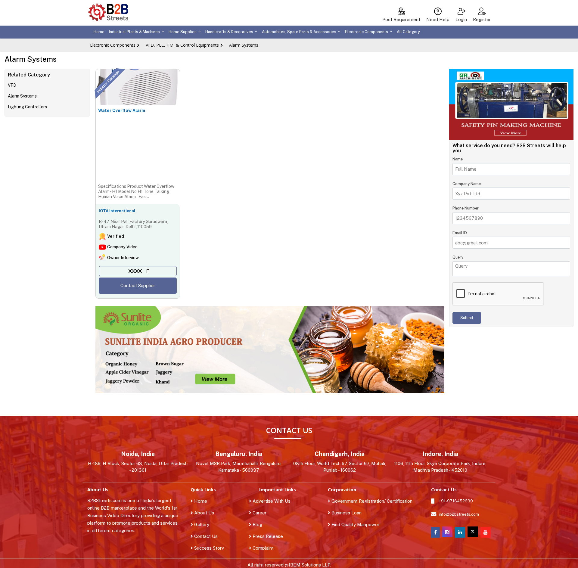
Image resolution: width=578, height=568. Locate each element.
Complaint (266, 548)
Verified (115, 236)
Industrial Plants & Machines (134, 31)
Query (457, 257)
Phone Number (465, 208)
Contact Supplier (137, 285)
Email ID (459, 233)
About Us (203, 512)
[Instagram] (447, 536)
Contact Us (205, 536)
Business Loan (346, 512)
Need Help (437, 19)
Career (262, 512)
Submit (466, 317)
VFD (12, 85)
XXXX (135, 271)
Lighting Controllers (27, 106)
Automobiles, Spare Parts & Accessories (299, 31)
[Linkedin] (460, 532)
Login (461, 19)
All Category (408, 31)
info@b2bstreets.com (459, 514)
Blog (260, 524)
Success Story (208, 548)
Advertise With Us (275, 501)
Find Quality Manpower (354, 524)
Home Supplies (183, 31)
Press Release (271, 536)
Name (457, 159)
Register (482, 19)
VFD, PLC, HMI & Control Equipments (182, 45)
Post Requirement (401, 19)
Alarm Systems (243, 45)
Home (99, 31)
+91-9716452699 (456, 501)
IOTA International (117, 211)
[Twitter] (473, 531)
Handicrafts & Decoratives (229, 31)
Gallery (201, 524)
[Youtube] (485, 532)
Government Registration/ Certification (371, 501)
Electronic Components (366, 31)
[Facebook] (435, 532)
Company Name (466, 184)
